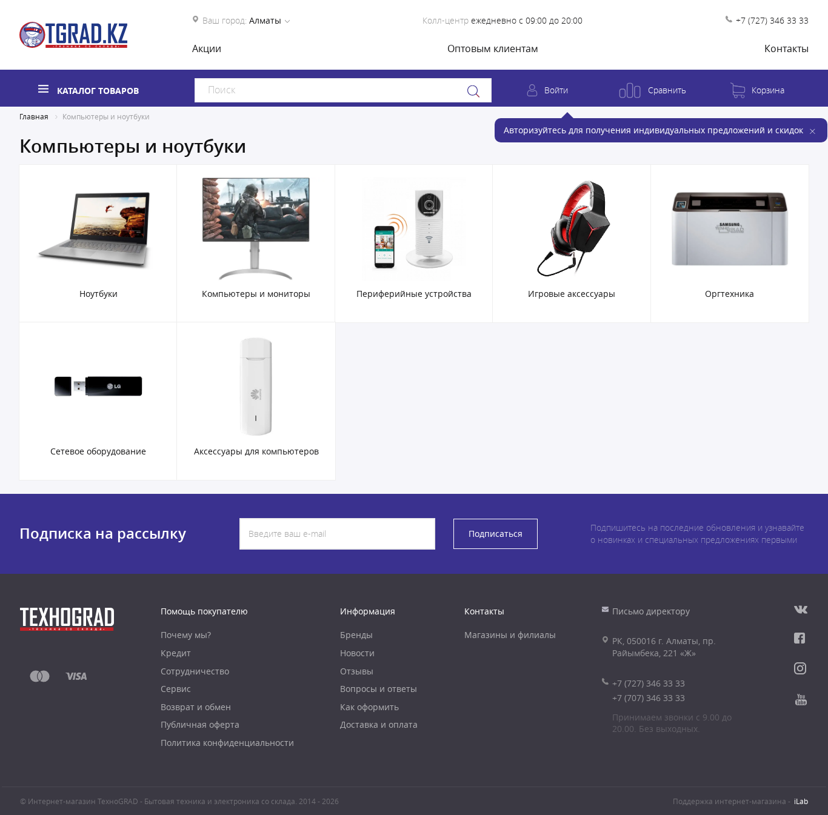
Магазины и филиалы (510, 634)
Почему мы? (186, 634)
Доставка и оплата (379, 724)
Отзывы (356, 671)
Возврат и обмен (196, 707)
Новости (357, 653)
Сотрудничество (195, 671)
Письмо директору (651, 611)
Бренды (356, 634)
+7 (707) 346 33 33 (648, 698)
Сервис (176, 688)
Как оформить (369, 707)
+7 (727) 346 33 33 (772, 20)
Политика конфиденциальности (227, 742)
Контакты (786, 48)
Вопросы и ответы (378, 688)
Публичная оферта (200, 724)
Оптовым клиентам (492, 48)
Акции (206, 48)
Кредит (176, 653)
